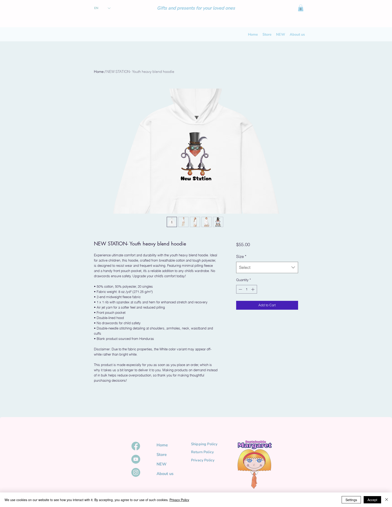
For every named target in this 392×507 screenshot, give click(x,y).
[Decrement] (240, 289)
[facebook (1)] (135, 446)
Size (241, 256)
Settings (351, 499)
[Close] (386, 499)
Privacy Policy (179, 499)
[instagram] (135, 472)
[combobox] (267, 267)
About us (165, 473)
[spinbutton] (246, 289)
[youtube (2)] (135, 459)
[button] (301, 8)
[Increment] (253, 289)
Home (99, 71)
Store (162, 454)
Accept (372, 499)
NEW (162, 464)
